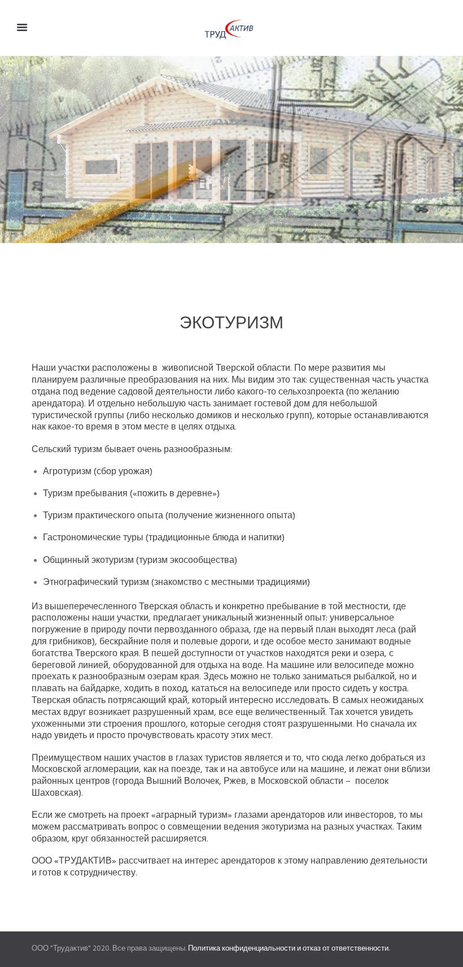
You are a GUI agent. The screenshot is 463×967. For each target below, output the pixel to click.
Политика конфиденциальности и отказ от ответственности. (289, 949)
